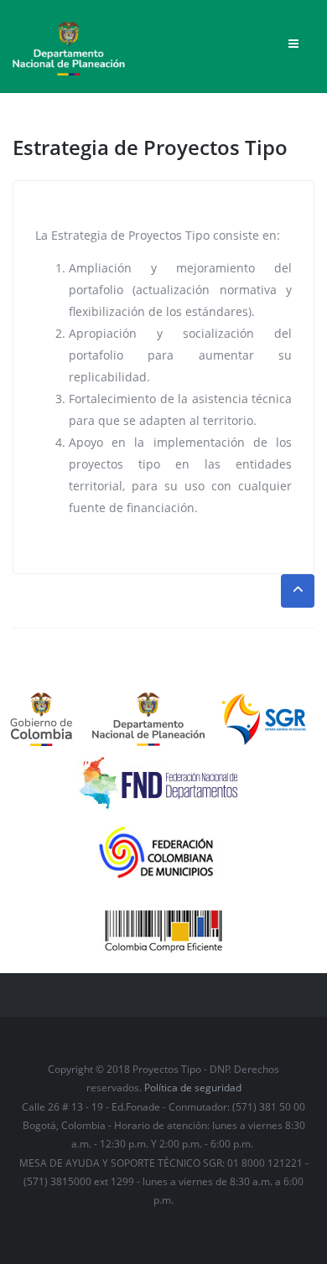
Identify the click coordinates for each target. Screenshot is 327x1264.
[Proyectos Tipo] (69, 43)
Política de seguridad (192, 1087)
